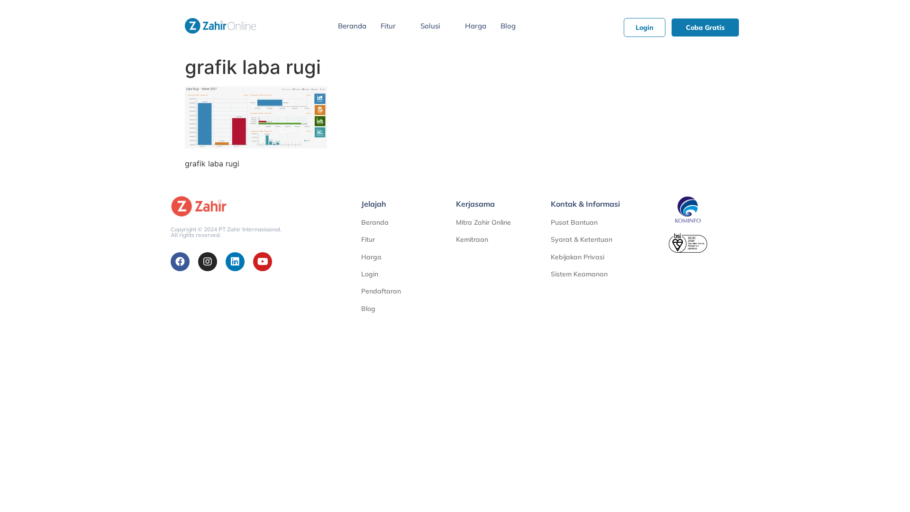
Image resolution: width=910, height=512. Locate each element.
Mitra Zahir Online (483, 222)
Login (369, 274)
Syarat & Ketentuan (581, 239)
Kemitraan (472, 239)
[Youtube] (262, 261)
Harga (475, 25)
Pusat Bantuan (574, 222)
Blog (508, 25)
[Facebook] (180, 261)
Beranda (352, 25)
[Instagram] (207, 261)
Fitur (388, 25)
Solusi (430, 25)
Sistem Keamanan (579, 274)
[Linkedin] (235, 261)
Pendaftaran (381, 291)
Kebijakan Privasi (577, 257)
